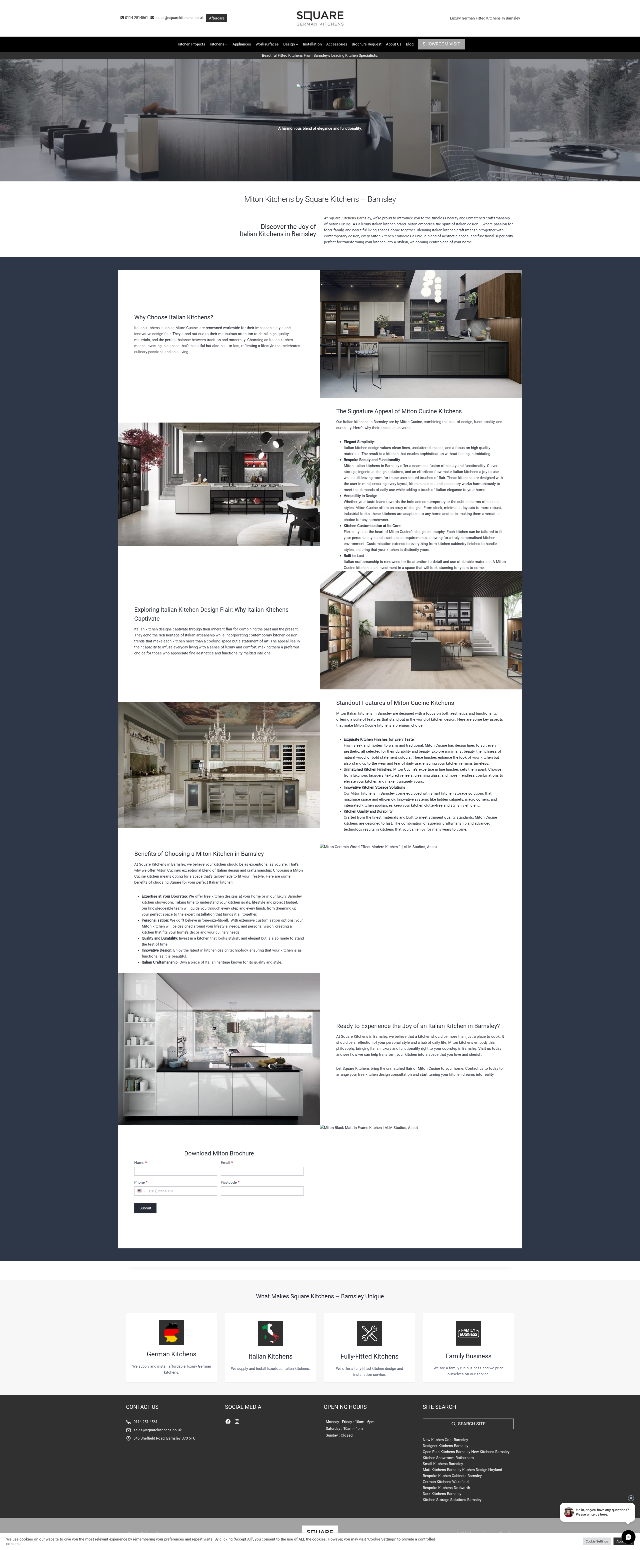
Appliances (241, 44)
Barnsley (392, 466)
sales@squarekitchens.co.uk (158, 1430)
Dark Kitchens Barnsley (442, 1494)
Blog (410, 44)
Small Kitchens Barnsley (443, 1464)
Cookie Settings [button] (597, 1541)
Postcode (230, 1182)
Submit (145, 1208)
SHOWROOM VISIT (441, 43)
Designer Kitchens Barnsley (445, 1446)
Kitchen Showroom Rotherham (448, 1458)
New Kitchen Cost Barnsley (445, 1440)
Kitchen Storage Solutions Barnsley (452, 1500)
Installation (312, 44)
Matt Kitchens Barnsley (442, 1470)
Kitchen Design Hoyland (482, 1470)
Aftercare (216, 18)
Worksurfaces (267, 44)
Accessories (336, 44)
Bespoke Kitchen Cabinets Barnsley (452, 1476)
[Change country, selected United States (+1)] (141, 1191)
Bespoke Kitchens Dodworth (446, 1488)
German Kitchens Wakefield (445, 1482)
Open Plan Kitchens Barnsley (446, 1452)
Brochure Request (367, 44)
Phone (140, 1182)
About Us (394, 44)
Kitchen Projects (191, 44)
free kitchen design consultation (385, 1074)
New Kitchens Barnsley (490, 1452)
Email (227, 1163)
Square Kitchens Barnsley (350, 218)
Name (140, 1163)
